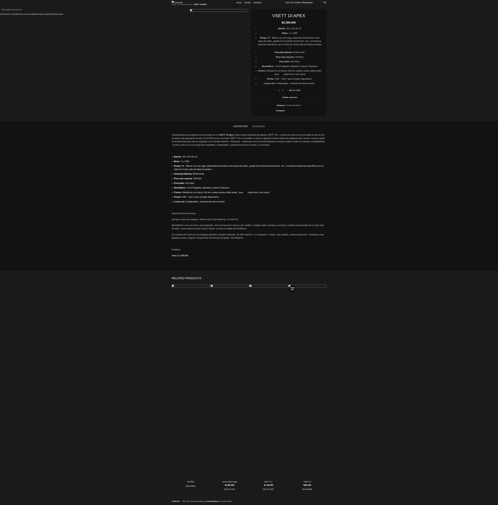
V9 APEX (190, 482)
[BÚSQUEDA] (494, 9)
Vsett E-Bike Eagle (229, 482)
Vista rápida (208, 289)
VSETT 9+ (268, 482)
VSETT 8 (307, 482)
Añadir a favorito (208, 295)
